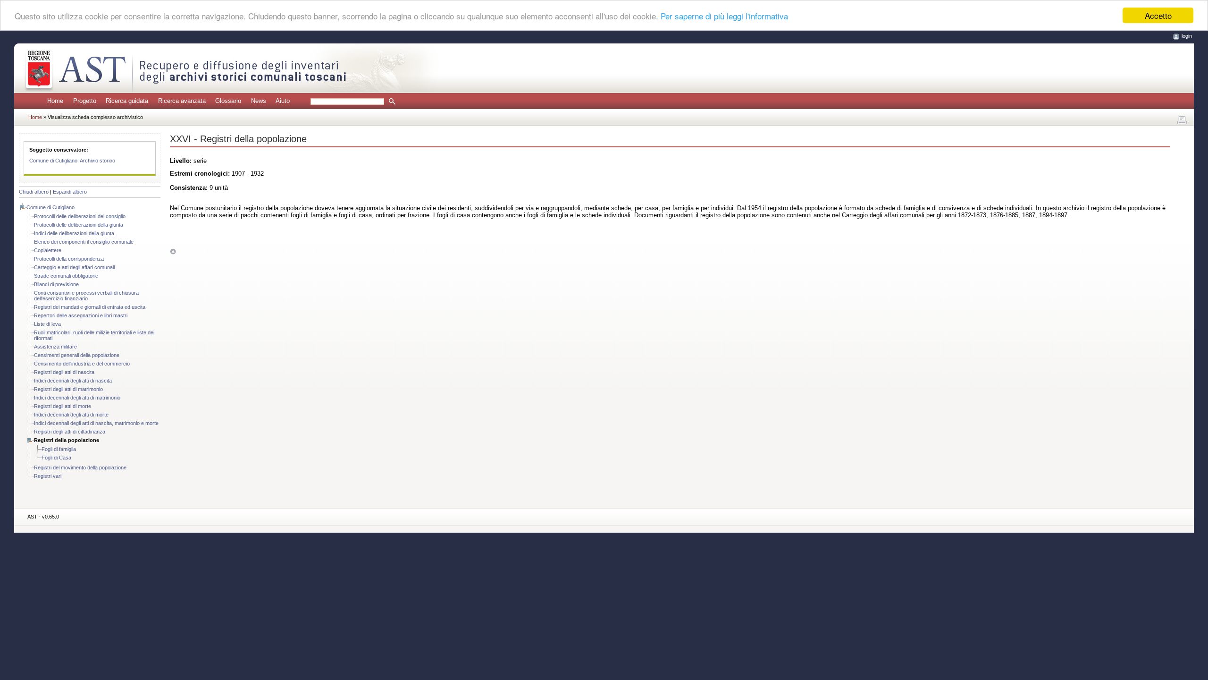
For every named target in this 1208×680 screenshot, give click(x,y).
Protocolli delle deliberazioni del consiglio (80, 216)
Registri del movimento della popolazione (80, 467)
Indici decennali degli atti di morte (71, 414)
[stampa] (1182, 120)
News (258, 100)
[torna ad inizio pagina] (173, 251)
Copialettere (47, 250)
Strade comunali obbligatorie (66, 276)
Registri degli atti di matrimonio (68, 389)
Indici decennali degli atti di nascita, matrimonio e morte (96, 423)
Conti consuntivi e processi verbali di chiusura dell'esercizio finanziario (86, 295)
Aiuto (283, 100)
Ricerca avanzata (182, 100)
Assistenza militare (55, 346)
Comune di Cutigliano (50, 207)
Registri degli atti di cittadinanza (69, 431)
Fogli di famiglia (59, 449)
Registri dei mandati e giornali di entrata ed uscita (89, 307)
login (1187, 36)
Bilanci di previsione (56, 284)
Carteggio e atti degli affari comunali (74, 267)
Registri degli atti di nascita (64, 372)
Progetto (84, 100)
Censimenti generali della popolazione (76, 355)
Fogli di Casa (56, 457)
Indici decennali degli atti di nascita (73, 380)
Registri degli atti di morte (62, 406)
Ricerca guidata (127, 100)
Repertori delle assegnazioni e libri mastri (80, 315)
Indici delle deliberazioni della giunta (74, 233)
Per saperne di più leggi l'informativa (724, 16)
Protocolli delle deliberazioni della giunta (78, 225)
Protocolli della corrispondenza (69, 259)
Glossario (228, 100)
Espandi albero (70, 192)
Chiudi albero (34, 192)
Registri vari (47, 476)
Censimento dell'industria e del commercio (82, 363)
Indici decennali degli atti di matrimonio (77, 397)
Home (55, 100)
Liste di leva (47, 324)
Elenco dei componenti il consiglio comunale (84, 242)
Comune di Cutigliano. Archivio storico (72, 160)
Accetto (1158, 15)
